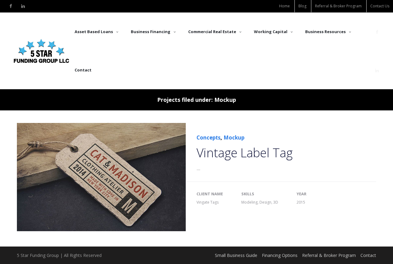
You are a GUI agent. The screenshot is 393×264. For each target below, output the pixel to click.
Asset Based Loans (94, 31)
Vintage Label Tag (244, 152)
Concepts (208, 137)
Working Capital (270, 31)
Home (284, 6)
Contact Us (379, 6)
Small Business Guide (236, 255)
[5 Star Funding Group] (41, 51)
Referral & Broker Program (338, 6)
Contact (83, 70)
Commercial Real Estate (212, 31)
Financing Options (280, 255)
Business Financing (150, 31)
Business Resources (325, 31)
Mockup (234, 137)
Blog (302, 6)
